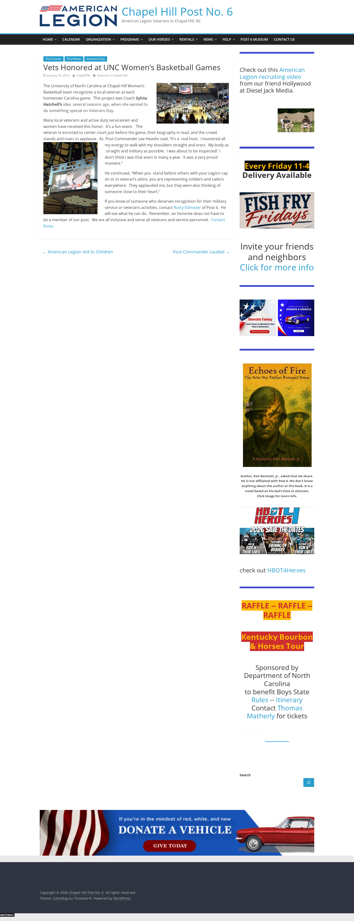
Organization (98, 39)
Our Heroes (159, 39)
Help (227, 39)
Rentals (186, 39)
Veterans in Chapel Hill (112, 75)
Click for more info (277, 267)
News (208, 39)
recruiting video (280, 77)
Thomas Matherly (275, 712)
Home (48, 39)
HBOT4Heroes (286, 570)
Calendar (71, 39)
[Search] (308, 782)
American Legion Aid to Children (77, 252)
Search (245, 775)
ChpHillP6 (84, 75)
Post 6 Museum (254, 39)
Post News (74, 59)
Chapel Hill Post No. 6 (177, 11)
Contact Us (284, 39)
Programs (129, 39)
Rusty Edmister (187, 207)
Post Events (53, 59)
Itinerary (289, 699)
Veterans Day (96, 59)
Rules (259, 699)
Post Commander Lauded (201, 252)
